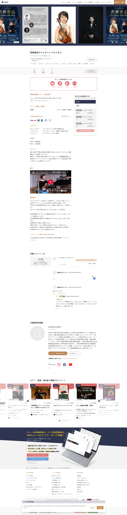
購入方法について (67, 116)
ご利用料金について (56, 480)
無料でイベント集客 (119, 2)
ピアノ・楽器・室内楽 (42, 48)
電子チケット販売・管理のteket (32, 468)
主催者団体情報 (91, 59)
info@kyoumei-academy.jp (70, 358)
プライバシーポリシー (82, 478)
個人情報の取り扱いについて (83, 482)
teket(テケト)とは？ (56, 475)
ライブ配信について (56, 484)
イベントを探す (29, 475)
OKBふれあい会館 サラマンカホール (49, 512)
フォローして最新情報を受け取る (58, 353)
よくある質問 (29, 484)
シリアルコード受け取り (31, 489)
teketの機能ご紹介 (56, 482)
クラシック (32, 48)
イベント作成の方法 (56, 478)
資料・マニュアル (56, 489)
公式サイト (52, 365)
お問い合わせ (80, 491)
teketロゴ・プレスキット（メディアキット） (62, 494)
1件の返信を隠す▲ (62, 293)
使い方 (27, 482)
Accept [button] (100, 507)
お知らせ (79, 489)
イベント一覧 (43, 468)
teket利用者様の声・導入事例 (58, 487)
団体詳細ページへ (74, 353)
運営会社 (79, 487)
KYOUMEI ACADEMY (54, 327)
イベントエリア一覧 (30, 480)
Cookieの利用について (82, 480)
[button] (59, 420)
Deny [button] (92, 507)
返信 (54, 278)
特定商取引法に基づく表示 (83, 484)
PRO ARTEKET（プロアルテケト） (34, 487)
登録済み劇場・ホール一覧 (58, 491)
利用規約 (79, 475)
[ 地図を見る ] (35, 60)
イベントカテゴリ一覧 (31, 478)
